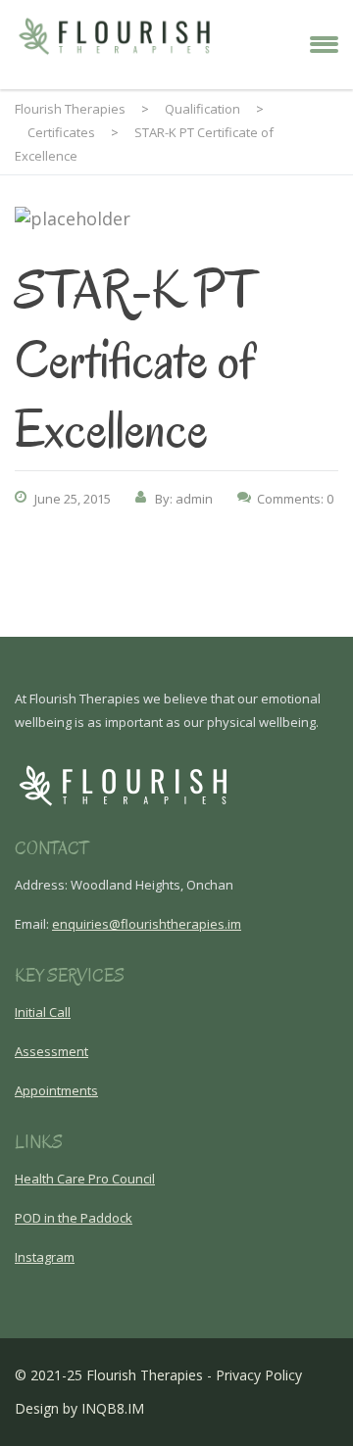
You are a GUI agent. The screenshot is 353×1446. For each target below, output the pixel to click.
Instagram (45, 1257)
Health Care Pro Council (85, 1178)
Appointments (56, 1090)
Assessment (51, 1051)
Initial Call (43, 1012)
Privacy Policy (259, 1375)
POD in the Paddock (73, 1218)
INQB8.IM (112, 1408)
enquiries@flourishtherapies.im (146, 924)
